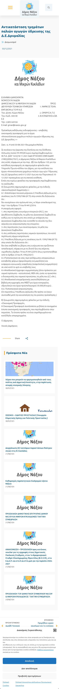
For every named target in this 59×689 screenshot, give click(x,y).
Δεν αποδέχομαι (29, 668)
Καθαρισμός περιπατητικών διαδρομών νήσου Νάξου (26, 482)
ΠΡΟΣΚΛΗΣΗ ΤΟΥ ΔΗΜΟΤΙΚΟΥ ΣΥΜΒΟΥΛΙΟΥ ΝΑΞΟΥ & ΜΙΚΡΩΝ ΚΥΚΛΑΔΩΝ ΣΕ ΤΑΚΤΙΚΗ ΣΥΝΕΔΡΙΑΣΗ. (28, 595)
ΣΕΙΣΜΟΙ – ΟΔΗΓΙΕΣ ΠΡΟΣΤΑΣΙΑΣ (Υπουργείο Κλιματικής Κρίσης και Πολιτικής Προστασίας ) (26, 416)
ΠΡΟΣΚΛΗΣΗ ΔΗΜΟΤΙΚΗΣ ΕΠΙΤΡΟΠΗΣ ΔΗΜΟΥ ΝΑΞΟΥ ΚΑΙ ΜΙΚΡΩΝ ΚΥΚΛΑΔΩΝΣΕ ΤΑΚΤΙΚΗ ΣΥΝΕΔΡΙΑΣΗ (26, 517)
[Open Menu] (10, 7)
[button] (55, 630)
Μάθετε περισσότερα (45, 650)
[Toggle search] (48, 7)
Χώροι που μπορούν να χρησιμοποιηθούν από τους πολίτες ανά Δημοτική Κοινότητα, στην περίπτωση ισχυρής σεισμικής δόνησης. (28, 382)
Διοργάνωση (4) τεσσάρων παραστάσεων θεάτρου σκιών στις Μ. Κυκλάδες (28, 449)
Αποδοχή (29, 661)
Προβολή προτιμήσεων (29, 676)
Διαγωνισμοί (10, 42)
